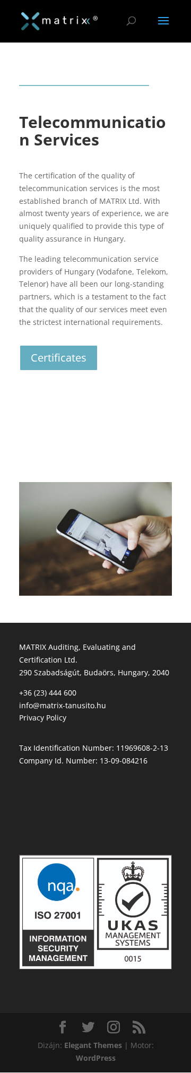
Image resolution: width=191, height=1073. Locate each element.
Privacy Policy (42, 718)
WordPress (96, 1058)
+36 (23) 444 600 (47, 693)
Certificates (58, 357)
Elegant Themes (93, 1045)
